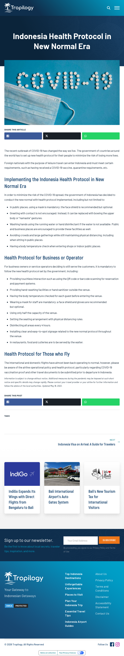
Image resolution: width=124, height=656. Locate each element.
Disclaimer (102, 596)
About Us (101, 573)
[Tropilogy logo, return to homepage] (18, 7)
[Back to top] (113, 648)
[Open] (117, 7)
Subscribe (109, 540)
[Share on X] (62, 135)
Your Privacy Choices (67, 653)
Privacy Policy (99, 548)
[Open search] (108, 7)
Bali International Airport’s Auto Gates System (61, 497)
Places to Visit (74, 594)
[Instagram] (117, 644)
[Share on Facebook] (23, 135)
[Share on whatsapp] (101, 135)
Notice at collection (48, 653)
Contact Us (102, 613)
